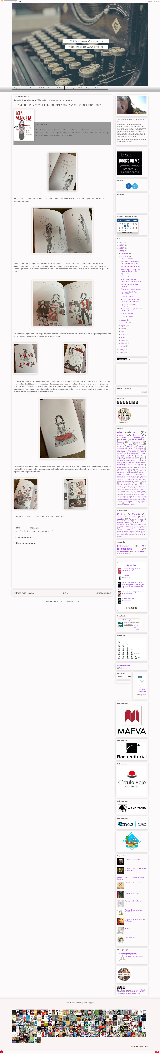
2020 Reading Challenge (129, 620)
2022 (134, 220)
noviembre (125, 256)
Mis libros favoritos (124, 665)
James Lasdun (142, 691)
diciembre (124, 253)
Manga (140, 444)
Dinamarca (120, 524)
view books (137, 629)
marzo (123, 340)
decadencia (120, 488)
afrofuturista (120, 472)
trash (132, 504)
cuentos (141, 460)
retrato (143, 499)
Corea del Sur (135, 524)
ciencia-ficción (123, 438)
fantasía (120, 442)
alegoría (142, 484)
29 (120, 230)
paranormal (132, 455)
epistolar (122, 455)
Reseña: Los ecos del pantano (131, 289)
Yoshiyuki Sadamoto (127, 593)
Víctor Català (126, 571)
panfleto (127, 498)
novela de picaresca (125, 494)
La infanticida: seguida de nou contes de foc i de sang (131, 569)
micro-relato (120, 469)
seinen (137, 483)
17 (125, 227)
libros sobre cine (130, 491)
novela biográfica (129, 493)
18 (128, 227)
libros (143, 694)
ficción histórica (132, 459)
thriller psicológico (132, 453)
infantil (119, 457)
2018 (121, 349)
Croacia (119, 531)
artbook (119, 486)
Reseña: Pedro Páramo (132, 859)
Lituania (132, 533)
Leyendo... (131, 565)
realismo (133, 452)
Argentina (127, 521)
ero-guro (129, 467)
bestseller (126, 486)
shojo (145, 503)
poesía (130, 469)
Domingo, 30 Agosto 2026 (127, 232)
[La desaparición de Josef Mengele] (36, 1020)
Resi (125, 622)
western (137, 476)
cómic (119, 446)
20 (133, 227)
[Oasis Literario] (132, 850)
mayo (123, 334)
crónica (142, 486)
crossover (135, 486)
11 (128, 226)
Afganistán (143, 526)
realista (119, 459)
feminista (31, 531)
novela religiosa (121, 496)
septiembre (125, 323)
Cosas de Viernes (127, 259)
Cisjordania (120, 529)
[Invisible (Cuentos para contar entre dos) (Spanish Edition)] (144, 1030)
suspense (120, 476)
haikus (143, 489)
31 (125, 230)
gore (143, 467)
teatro (142, 466)
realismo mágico (134, 462)
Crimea (142, 529)
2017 (121, 352)
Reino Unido (132, 517)
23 (122, 228)
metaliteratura (141, 491)
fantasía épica (122, 462)
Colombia (128, 529)
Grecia (143, 531)
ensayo (141, 455)
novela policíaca (137, 450)
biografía (135, 464)
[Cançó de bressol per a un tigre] (137, 1014)
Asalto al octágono (128, 599)
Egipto (125, 531)
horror (128, 479)
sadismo (119, 503)
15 (120, 227)
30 (122, 230)
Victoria (142, 687)
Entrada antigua (103, 593)
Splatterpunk (131, 477)
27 (133, 228)
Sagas (88, 88)
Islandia (128, 526)
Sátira (142, 471)
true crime (129, 476)
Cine (129, 464)
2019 (121, 251)
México (136, 526)
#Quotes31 (128, 928)
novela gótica (121, 452)
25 (128, 228)
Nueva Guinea (141, 533)
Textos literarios (100, 88)
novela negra (137, 440)
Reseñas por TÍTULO (37, 88)
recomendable (123, 551)
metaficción (136, 479)
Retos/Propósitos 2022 (74, 88)
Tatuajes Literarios (127, 313)
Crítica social (140, 469)
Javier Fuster (122, 589)
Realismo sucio (122, 471)
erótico (121, 489)
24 (125, 228)
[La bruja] (137, 1026)
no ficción (140, 457)
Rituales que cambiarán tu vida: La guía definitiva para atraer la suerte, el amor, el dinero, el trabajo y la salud (133, 585)
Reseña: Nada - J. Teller (133, 901)
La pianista (125, 576)
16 (122, 227)
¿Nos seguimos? (130, 937)
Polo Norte (125, 534)
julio (122, 328)
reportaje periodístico (140, 481)
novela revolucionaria (134, 496)
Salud (135, 484)
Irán (127, 524)
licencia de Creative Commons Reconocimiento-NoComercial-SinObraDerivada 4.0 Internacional (131, 991)
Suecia (140, 519)
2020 (121, 248)
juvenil (119, 444)
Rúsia (137, 534)
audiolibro (141, 477)
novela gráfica (41, 531)
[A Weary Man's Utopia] (18, 1029)
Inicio (65, 593)
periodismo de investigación (139, 498)
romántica (120, 448)
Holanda (119, 533)
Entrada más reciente (24, 593)
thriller (136, 435)
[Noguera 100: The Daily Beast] (83, 1031)
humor (131, 448)
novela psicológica (139, 494)
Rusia (119, 521)
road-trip (119, 501)
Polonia (132, 534)
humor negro (120, 491)
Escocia (131, 531)
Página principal (19, 88)
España (23, 531)
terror (136, 432)
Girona (144, 524)
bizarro (144, 453)
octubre (123, 320)
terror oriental (130, 460)
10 (125, 226)
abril (122, 337)
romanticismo (127, 501)
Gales (137, 531)
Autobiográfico (136, 442)
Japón (119, 517)
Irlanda (121, 526)
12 (130, 226)
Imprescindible (140, 551)
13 (133, 226)
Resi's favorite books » (139, 1047)
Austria (127, 522)
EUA (119, 514)
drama (120, 435)
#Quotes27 (124, 274)
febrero (123, 343)
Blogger (91, 1003)
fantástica (135, 489)
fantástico (141, 472)
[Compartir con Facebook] (36, 528)
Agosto (127, 220)
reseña (51, 531)
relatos (129, 444)
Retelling (133, 471)
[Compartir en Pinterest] (38, 528)
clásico (140, 448)
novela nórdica (122, 450)
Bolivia (129, 528)
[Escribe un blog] (33, 528)
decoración (128, 488)
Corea (135, 529)
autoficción (120, 479)
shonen (121, 504)
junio (123, 331)
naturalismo (128, 474)
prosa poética (127, 481)
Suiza (143, 534)
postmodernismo (123, 499)
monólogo (119, 493)
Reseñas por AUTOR (55, 88)
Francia (131, 519)
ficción (141, 446)
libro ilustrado (129, 457)
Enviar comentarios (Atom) (68, 601)
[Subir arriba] (157, 1051)
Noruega (141, 522)
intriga (119, 474)
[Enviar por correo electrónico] (31, 528)
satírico (126, 503)
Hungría (126, 533)
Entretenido (123, 546)
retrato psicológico (125, 483)
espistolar (128, 489)
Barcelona (122, 528)
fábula (137, 467)
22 (120, 228)
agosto (123, 326)
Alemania (136, 521)
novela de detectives (132, 466)
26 (130, 228)
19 (130, 227)
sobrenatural (140, 474)
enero (123, 346)
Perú (118, 534)
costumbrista (121, 467)
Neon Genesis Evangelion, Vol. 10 (133, 592)
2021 (121, 245)
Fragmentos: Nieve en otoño (130, 266)
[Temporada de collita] (79, 1012)
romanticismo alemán (139, 501)
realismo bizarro (134, 499)
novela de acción (141, 493)
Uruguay (119, 536)
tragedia (127, 504)
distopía (124, 440)
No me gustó (124, 553)
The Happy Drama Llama (127, 953)
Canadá (142, 528)
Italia (134, 522)
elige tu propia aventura (140, 488)
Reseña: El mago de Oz (133, 883)
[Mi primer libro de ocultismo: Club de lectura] (119, 1025)
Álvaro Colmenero (127, 600)
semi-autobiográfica (136, 503)
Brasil (135, 528)
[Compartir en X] (34, 528)
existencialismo (131, 472)
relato (120, 432)
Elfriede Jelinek (126, 577)
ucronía (128, 484)
